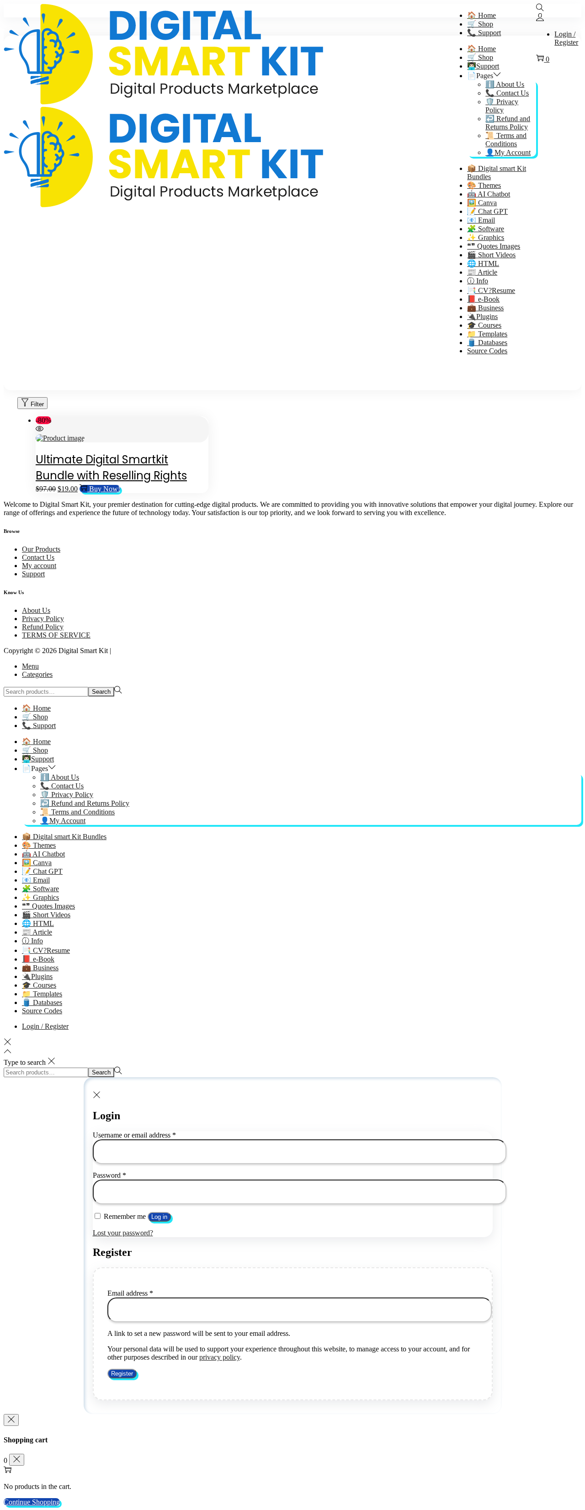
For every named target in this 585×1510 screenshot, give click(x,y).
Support (33, 574)
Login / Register (566, 38)
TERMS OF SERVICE (56, 635)
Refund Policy (43, 627)
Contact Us (38, 557)
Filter (37, 404)
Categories (37, 674)
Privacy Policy (43, 618)
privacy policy (219, 1357)
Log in (159, 1216)
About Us (36, 610)
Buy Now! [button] (104, 489)
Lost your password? (123, 1233)
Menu (30, 666)
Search (101, 691)
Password (109, 1175)
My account (39, 565)
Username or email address (134, 1135)
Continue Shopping (32, 1502)
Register (122, 1373)
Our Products (41, 549)
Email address (130, 1293)
